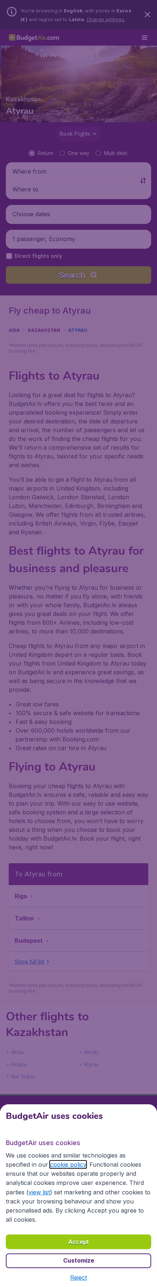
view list (39, 1192)
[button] (78, 1277)
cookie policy (68, 1164)
